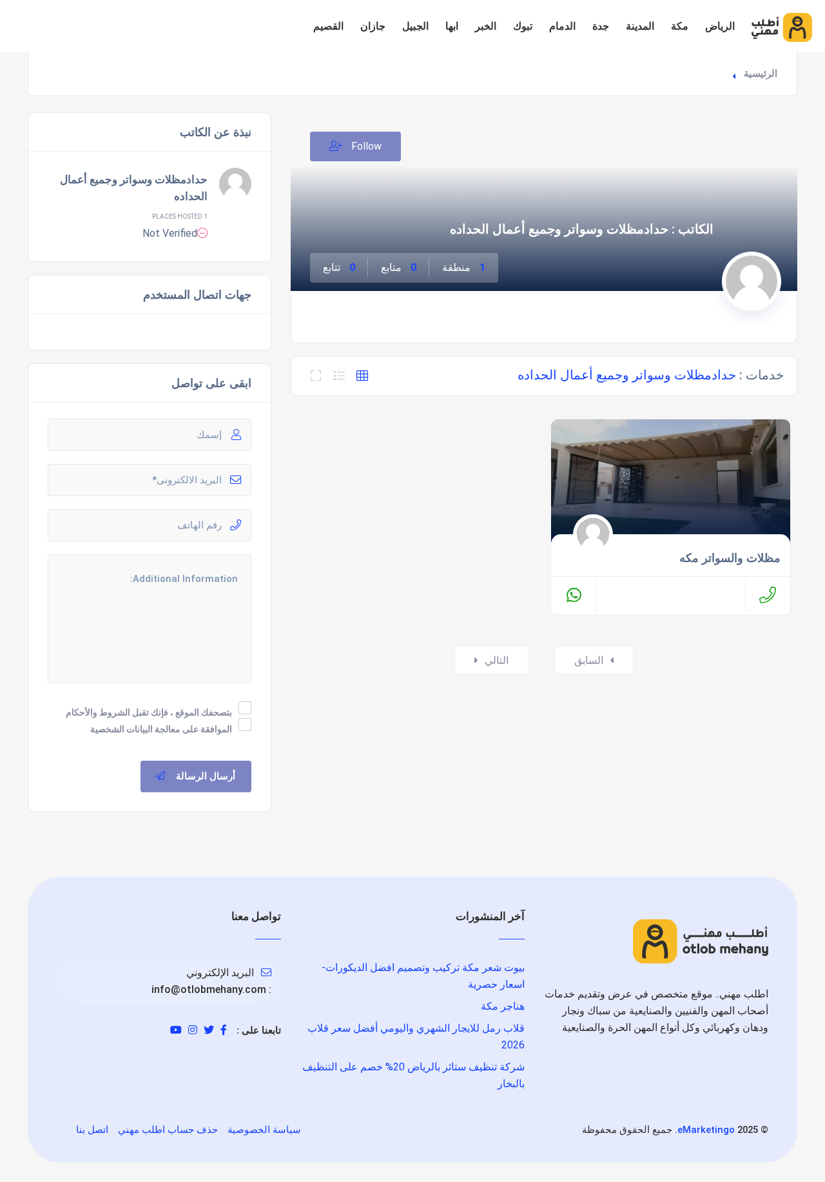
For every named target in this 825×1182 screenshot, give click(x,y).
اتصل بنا (92, 1130)
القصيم (328, 26)
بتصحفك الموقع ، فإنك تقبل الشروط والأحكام (149, 712)
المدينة (640, 26)
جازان (372, 26)
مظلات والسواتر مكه (730, 558)
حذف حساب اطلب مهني (168, 1130)
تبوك (522, 26)
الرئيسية (760, 73)
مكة (679, 26)
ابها (451, 26)
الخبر (485, 26)
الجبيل (415, 26)
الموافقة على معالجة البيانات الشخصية (161, 729)
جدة (600, 26)
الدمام (562, 26)
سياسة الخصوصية (264, 1130)
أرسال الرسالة (205, 776)
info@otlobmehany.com (208, 989)
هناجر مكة (503, 1006)
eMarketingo (706, 1130)
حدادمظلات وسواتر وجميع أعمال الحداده (134, 188)
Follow (365, 146)
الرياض (720, 26)
